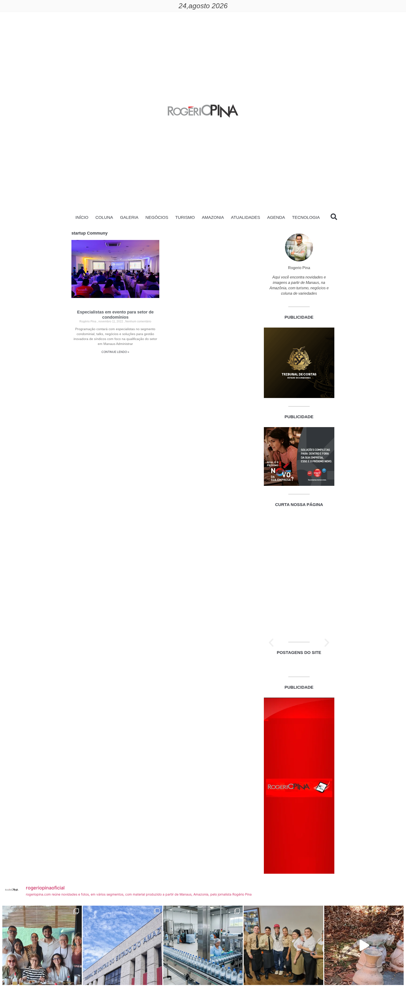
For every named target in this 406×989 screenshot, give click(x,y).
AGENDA (276, 217)
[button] (271, 642)
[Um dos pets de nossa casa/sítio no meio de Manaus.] (364, 945)
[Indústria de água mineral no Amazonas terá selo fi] (203, 945)
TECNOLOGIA (306, 217)
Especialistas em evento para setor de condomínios (115, 315)
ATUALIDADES (245, 217)
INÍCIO (81, 217)
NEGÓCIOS (156, 217)
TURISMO (185, 217)
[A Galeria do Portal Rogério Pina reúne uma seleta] (42, 945)
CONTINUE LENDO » (115, 352)
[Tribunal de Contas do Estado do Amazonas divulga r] (122, 945)
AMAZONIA (213, 217)
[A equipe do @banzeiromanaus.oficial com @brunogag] (283, 945)
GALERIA (129, 217)
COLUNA (104, 217)
